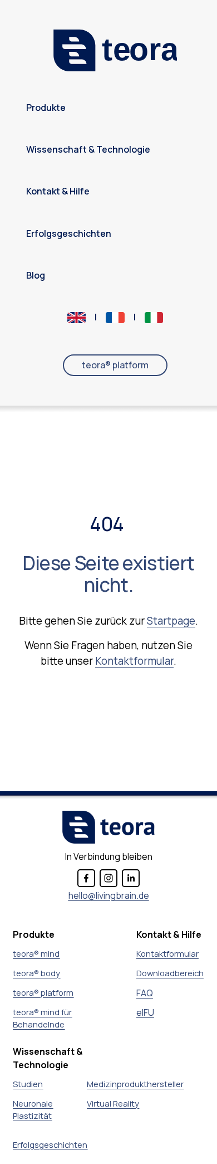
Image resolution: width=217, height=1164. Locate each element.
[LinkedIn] (131, 878)
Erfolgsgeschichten (68, 233)
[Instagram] (108, 878)
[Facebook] (86, 878)
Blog (35, 275)
